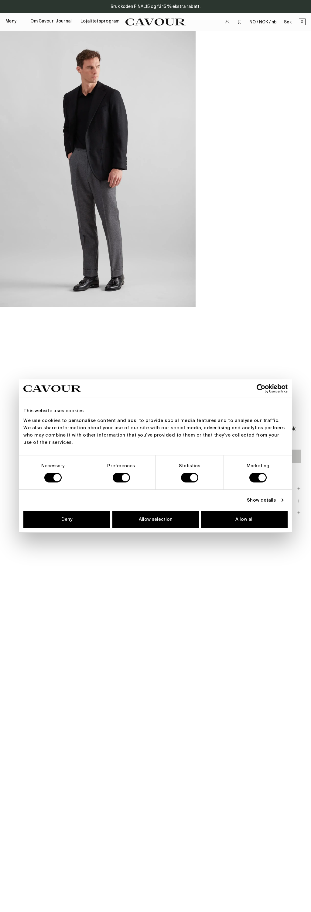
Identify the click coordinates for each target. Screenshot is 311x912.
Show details (261, 500)
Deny (66, 519)
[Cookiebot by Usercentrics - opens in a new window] (261, 388)
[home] (155, 22)
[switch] (121, 477)
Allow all (244, 519)
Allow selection (156, 519)
